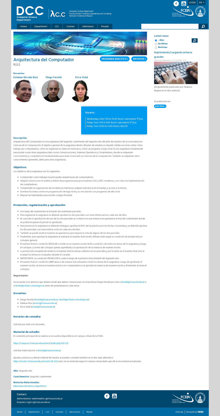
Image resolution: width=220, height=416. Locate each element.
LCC (57, 27)
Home (23, 27)
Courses (70, 27)
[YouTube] (184, 4)
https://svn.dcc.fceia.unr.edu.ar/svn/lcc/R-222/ (36, 361)
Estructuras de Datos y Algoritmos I (30, 386)
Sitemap (179, 412)
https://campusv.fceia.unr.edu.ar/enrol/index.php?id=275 (40, 343)
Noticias (162, 47)
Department (41, 27)
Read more (160, 106)
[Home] (59, 14)
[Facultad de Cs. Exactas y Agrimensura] (183, 11)
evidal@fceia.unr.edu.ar (43, 307)
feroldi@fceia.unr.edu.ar (133, 282)
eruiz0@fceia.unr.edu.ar (45, 303)
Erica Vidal (81, 77)
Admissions (88, 27)
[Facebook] (177, 4)
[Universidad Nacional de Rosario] (200, 11)
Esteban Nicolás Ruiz (25, 77)
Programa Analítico (114, 59)
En (200, 3)
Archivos (138, 59)
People (105, 27)
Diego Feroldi (54, 77)
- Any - (161, 40)
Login (192, 3)
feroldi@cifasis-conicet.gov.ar (30, 286)
